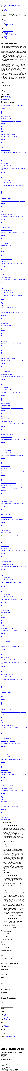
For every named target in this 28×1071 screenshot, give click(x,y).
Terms (4, 1025)
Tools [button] (4, 23)
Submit (2, 1008)
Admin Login (6, 1019)
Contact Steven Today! (6, 99)
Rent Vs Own (9, 24)
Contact (5, 3)
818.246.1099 (8, 97)
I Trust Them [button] (6, 32)
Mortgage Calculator (11, 25)
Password (3, 1068)
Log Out (2, 1056)
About (4, 22)
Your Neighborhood (8, 31)
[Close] (1, 1045)
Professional (9, 33)
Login (4, 9)
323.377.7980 (8, 96)
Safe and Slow (9, 27)
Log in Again (3, 1055)
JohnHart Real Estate (9, 1036)
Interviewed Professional (12, 34)
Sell (4, 28)
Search (5, 20)
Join (4, 11)
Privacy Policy (6, 1026)
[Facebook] (3, 90)
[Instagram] (4, 91)
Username (3, 1065)
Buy (4, 29)
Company (5, 1017)
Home (4, 19)
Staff (4, 1018)
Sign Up (5, 10)
